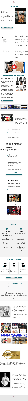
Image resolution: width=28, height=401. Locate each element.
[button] (7, 27)
